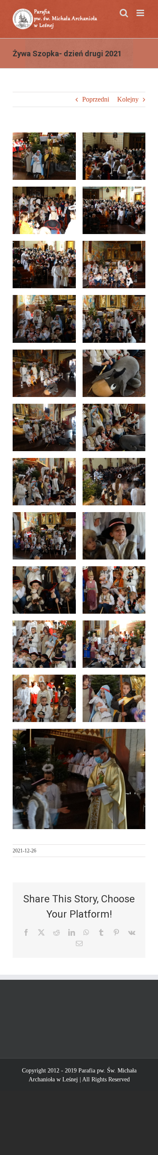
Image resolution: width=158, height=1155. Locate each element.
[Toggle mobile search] (124, 12)
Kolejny (128, 99)
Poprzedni (95, 99)
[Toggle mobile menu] (141, 12)
